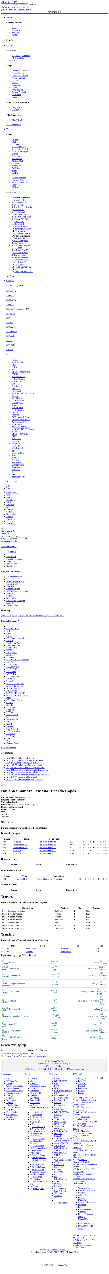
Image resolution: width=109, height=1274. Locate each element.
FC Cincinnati (19, 212)
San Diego (37, 1177)
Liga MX (16, 110)
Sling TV (82, 1079)
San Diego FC (20, 262)
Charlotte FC (18, 209)
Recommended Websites (84, 1210)
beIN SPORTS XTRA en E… (24, 429)
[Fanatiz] (50, 616)
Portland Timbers (20, 257)
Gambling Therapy (58, 1250)
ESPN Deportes (18, 379)
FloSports (16, 443)
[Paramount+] (39, 616)
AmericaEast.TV (19, 422)
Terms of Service (35, 1056)
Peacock (15, 415)
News (8, 486)
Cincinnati (36, 1124)
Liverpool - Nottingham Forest (81, 1117)
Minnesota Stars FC (22, 260)
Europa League (18, 73)
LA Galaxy (19, 264)
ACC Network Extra (20, 417)
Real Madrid (17, 158)
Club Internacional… (22, 202)
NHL (92, 1226)
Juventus (15, 163)
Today (14, 28)
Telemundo (16, 405)
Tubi (14, 472)
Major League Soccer (21, 55)
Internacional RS (20, 845)
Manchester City (19, 147)
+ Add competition (14, 577)
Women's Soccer (85, 1188)
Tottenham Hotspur (20, 151)
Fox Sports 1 (17, 381)
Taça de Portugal (19, 92)
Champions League (20, 71)
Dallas (34, 1162)
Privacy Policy (18, 1056)
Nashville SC (19, 200)
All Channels (11, 481)
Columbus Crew (40, 1148)
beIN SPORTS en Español (17, 660)
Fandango (16, 441)
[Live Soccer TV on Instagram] (85, 1181)
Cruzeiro (17, 850)
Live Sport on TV (85, 1224)
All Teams (10, 276)
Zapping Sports (18, 477)
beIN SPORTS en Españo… (24, 393)
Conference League (20, 75)
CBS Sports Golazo (20, 434)
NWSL (15, 60)
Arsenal (15, 139)
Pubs (80, 1207)
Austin (35, 1186)
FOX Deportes (18, 410)
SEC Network (18, 462)
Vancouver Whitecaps (35, 1151)
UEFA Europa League (15, 600)
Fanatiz (15, 360)
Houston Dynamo (20, 240)
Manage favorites (10, 541)
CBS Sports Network (21, 372)
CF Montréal (19, 231)
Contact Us (83, 1219)
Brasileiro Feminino (47, 842)
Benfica (15, 173)
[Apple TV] (27, 616)
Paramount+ (17, 391)
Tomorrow (16, 30)
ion (13, 450)
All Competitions (13, 125)
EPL (8, 507)
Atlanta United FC (22, 226)
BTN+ (14, 431)
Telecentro (16, 467)
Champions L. (12, 493)
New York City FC (21, 214)
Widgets (81, 1193)
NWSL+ (15, 458)
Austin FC (18, 269)
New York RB (38, 1129)
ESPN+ (15, 384)
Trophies (4, 814)
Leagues (9, 45)
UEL (8, 495)
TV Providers (78, 1074)
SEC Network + (18, 465)
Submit (30, 1050)
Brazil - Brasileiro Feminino (13, 911)
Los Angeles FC (20, 243)
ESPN (14, 367)
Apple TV (16, 388)
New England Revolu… (23, 207)
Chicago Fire (18, 205)
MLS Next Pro (18, 453)
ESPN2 (15, 374)
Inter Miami (37, 1115)
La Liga (15, 80)
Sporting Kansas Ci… (23, 271)
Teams (9, 129)
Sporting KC (38, 1188)
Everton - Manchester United (81, 1160)
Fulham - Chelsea (88, 1100)
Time (16, 536)
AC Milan (16, 168)
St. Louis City (38, 1165)
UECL (9, 497)
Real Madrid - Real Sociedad (83, 1103)
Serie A (15, 83)
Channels (10, 281)
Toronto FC (19, 221)
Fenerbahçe (16, 185)
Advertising (83, 1195)
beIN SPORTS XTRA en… (60, 1154)
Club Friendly (17, 120)
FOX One (16, 446)
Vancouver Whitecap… (23, 238)
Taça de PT (11, 521)
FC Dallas (17, 248)
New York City (38, 1126)
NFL (86, 1226)
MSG (14, 455)
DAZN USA (17, 403)
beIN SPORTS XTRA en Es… (19, 695)
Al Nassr (15, 187)
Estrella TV (16, 438)
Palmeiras (17, 842)
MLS (8, 502)
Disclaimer (82, 1200)
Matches (9, 17)
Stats (3, 812)
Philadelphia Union (22, 229)
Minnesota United (40, 1174)
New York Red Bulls (22, 217)
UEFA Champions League (17, 591)
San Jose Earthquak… (22, 245)
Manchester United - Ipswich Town (82, 1132)
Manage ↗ (11, 546)
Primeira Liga (17, 90)
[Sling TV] (17, 616)
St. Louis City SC (20, 250)
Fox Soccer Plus (18, 376)
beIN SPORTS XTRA (21, 427)
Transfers (5, 816)
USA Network (18, 400)
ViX (13, 474)
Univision (16, 412)
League (7, 536)
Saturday (15, 32)
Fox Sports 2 (17, 386)
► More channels (8, 748)
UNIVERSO (17, 407)
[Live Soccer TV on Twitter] (85, 1176)
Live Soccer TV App (87, 1190)
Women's (10, 488)
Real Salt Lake (19, 255)
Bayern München (19, 178)
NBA (80, 1226)
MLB (80, 1228)
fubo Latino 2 (17, 448)
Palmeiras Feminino (23, 797)
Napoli (14, 170)
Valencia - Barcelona (88, 1164)
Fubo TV (82, 1081)
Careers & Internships (87, 1202)
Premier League (18, 78)
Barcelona (16, 156)
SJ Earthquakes (38, 1160)
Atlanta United (39, 1138)
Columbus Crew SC (23, 233)
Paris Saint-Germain (20, 182)
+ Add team (11, 552)
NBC (14, 369)
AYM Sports (17, 424)
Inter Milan (16, 166)
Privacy (81, 1197)
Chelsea (15, 142)
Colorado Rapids (20, 252)
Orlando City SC (20, 219)
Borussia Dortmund (20, 180)
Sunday (15, 35)
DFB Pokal (16, 94)
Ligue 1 (15, 87)
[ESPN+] (59, 616)
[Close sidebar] (2, 784)
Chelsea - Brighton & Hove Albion (85, 1122)
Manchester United (20, 149)
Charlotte (36, 1122)
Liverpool (16, 144)
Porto (14, 175)
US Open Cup (18, 58)
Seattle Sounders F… (23, 267)
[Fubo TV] (6, 616)
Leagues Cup (17, 107)
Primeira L (10, 519)
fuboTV (15, 396)
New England (38, 1119)
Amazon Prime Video (21, 419)
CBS (14, 365)
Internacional (31, 949)
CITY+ (15, 436)
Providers (82, 1204)
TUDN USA (17, 398)
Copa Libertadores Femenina (49, 879)
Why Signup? (41, 1050)
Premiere (15, 460)
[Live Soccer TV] (9, 2)
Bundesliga (16, 85)
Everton (15, 154)
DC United (19, 224)
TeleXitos (16, 469)
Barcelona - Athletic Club (82, 1108)
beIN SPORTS (18, 362)
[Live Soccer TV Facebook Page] (85, 1171)
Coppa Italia (17, 97)
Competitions (7, 571)
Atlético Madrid (18, 161)
